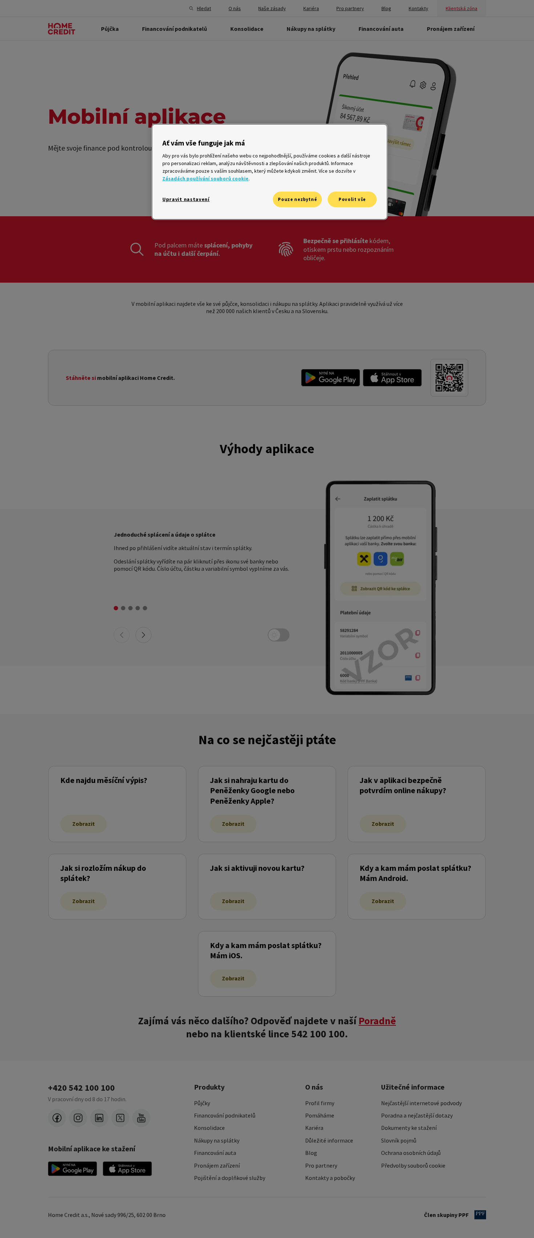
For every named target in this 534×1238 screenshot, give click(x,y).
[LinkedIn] (99, 1118)
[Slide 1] (116, 608)
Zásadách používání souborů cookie (205, 178)
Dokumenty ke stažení (409, 1127)
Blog (311, 1152)
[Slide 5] (145, 608)
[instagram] (78, 1118)
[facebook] (57, 1118)
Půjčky (202, 1103)
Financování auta (215, 1152)
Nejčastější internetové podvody (421, 1103)
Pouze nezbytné (297, 199)
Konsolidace (209, 1127)
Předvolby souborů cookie (413, 1165)
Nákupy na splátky (216, 1140)
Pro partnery (321, 1165)
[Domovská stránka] (61, 28)
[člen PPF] (480, 1215)
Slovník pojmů (398, 1140)
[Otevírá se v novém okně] (330, 377)
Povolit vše (352, 199)
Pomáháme (319, 1115)
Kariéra (314, 1127)
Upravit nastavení (186, 199)
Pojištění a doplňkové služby (229, 1178)
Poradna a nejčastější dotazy (417, 1115)
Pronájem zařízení (217, 1165)
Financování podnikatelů (224, 1115)
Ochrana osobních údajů (411, 1152)
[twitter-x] (120, 1118)
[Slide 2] (123, 608)
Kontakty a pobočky (330, 1178)
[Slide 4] (137, 608)
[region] (269, 172)
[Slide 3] (130, 608)
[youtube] (141, 1118)
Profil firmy (319, 1103)
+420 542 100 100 (81, 1088)
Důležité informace (329, 1140)
